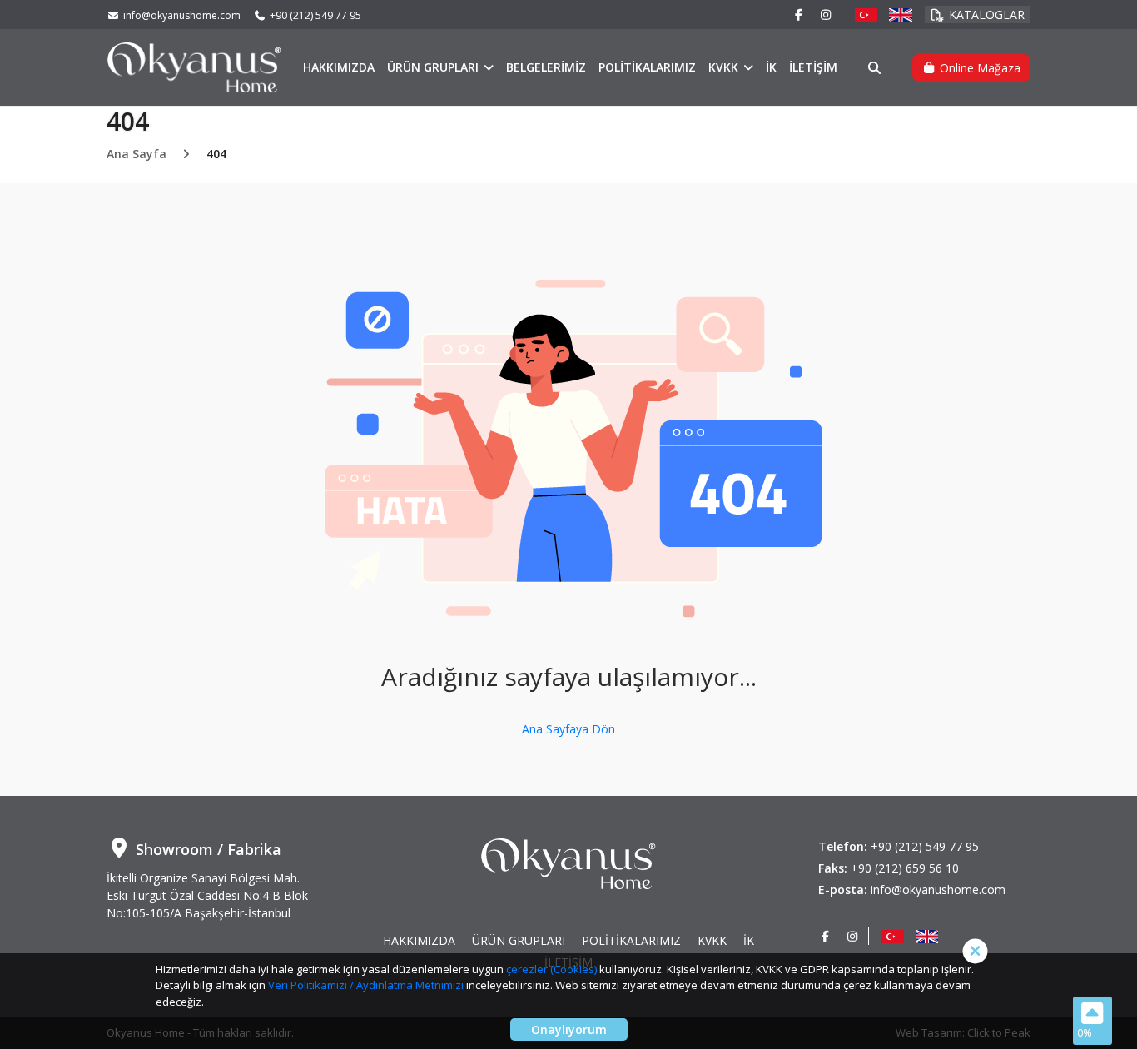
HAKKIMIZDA (339, 67)
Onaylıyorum (569, 1029)
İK (771, 67)
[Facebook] (799, 14)
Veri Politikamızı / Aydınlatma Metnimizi (366, 984)
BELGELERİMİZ (546, 67)
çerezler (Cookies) (551, 969)
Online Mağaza (978, 68)
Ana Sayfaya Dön (568, 729)
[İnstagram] (826, 14)
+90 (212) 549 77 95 (315, 15)
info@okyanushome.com (182, 15)
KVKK (725, 67)
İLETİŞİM (813, 67)
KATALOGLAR (987, 14)
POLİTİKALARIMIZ (647, 67)
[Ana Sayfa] (194, 66)
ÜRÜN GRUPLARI (434, 67)
